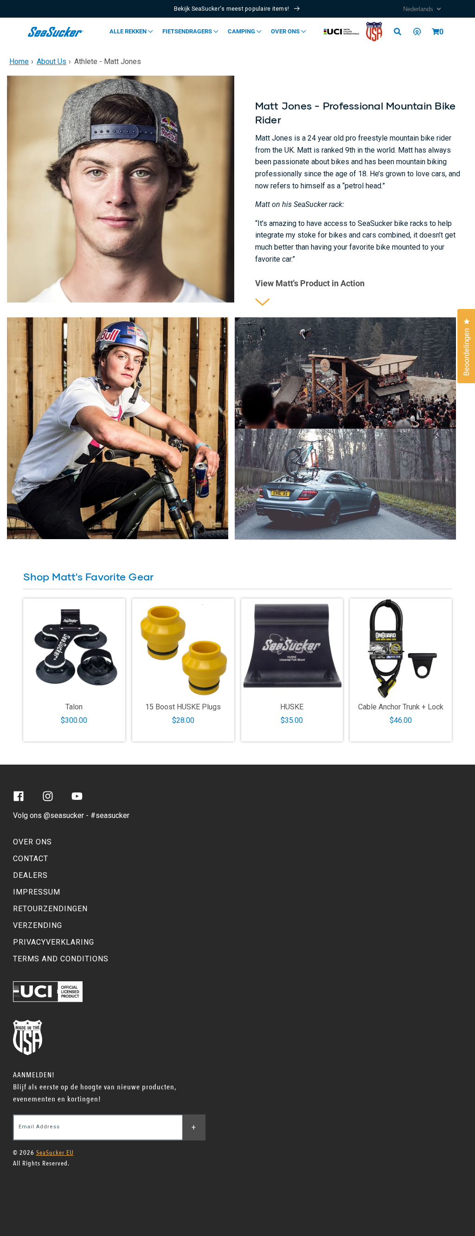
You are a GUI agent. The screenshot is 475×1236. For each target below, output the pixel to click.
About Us (51, 61)
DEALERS (30, 875)
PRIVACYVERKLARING (53, 942)
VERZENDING (37, 925)
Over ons (286, 31)
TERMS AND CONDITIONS (61, 958)
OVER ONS (32, 841)
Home (19, 61)
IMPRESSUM (36, 892)
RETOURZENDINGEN (50, 908)
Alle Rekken (128, 31)
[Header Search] (401, 31)
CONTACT (30, 858)
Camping (242, 31)
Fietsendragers (187, 31)
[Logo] (56, 31)
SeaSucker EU (55, 1152)
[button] (435, 31)
